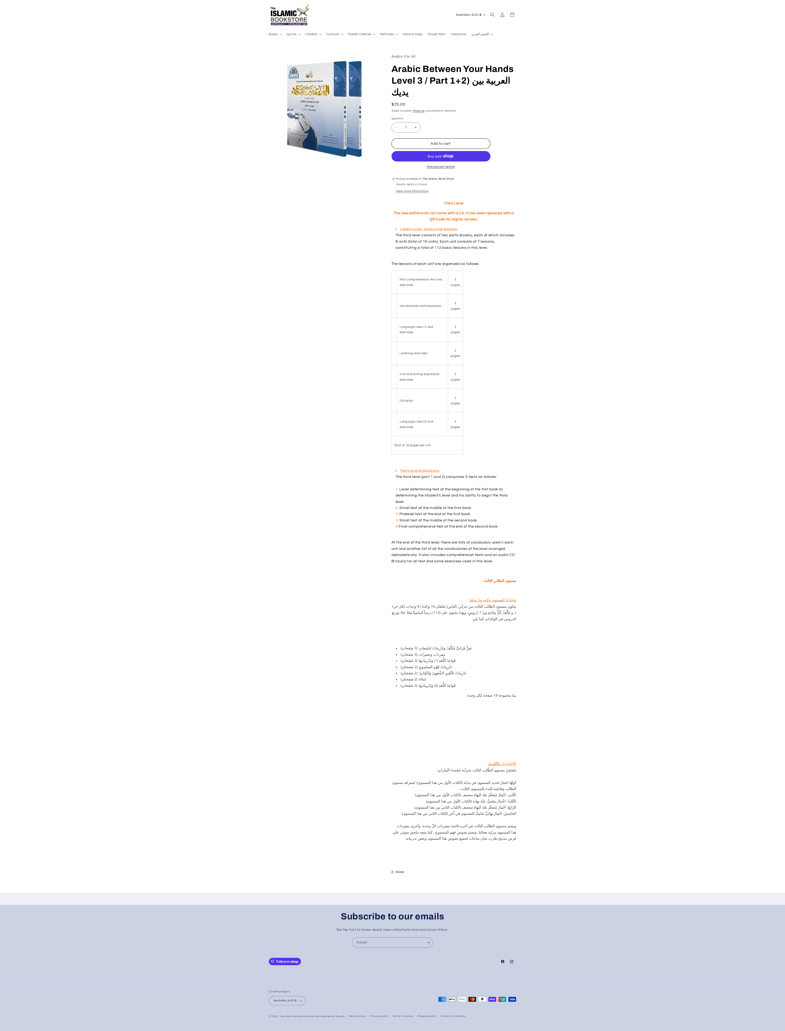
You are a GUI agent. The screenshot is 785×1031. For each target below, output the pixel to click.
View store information (412, 191)
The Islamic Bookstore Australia (299, 1016)
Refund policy (357, 1016)
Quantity (397, 118)
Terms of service (402, 1016)
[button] (275, 34)
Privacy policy (379, 1016)
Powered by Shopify (332, 1016)
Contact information (453, 1016)
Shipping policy (426, 1016)
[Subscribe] (428, 942)
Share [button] (400, 872)
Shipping (419, 110)
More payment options (441, 166)
